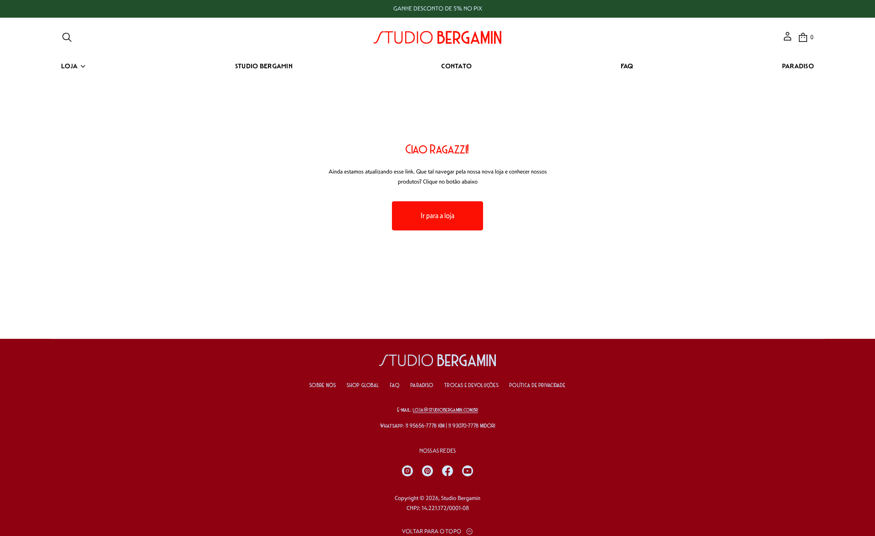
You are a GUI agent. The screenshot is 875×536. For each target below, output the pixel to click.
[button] (67, 37)
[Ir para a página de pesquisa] (67, 37)
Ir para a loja (437, 215)
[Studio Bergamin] (437, 37)
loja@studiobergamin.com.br (445, 410)
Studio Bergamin (460, 498)
